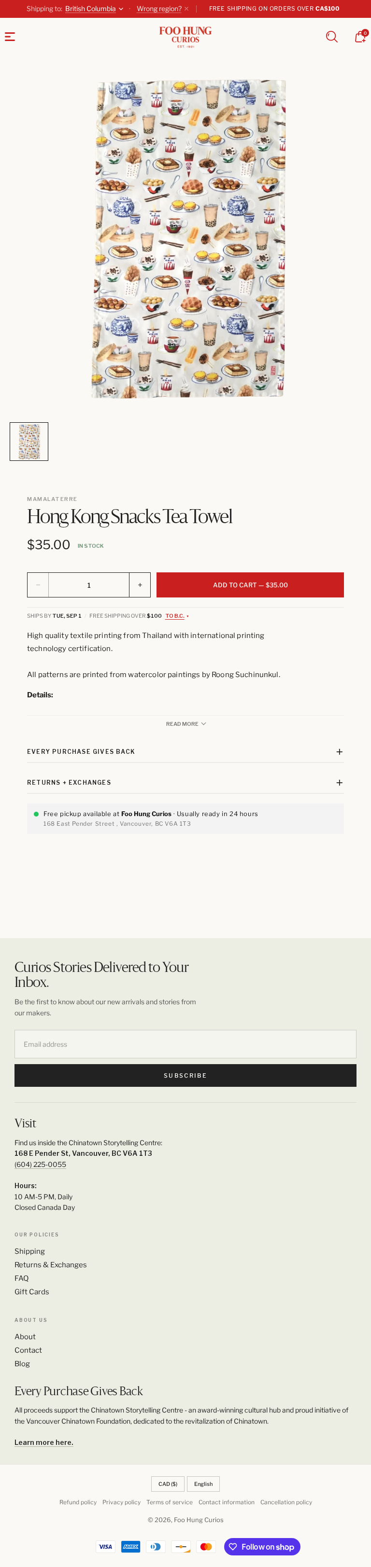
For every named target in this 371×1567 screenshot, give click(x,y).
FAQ (21, 1278)
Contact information (227, 1502)
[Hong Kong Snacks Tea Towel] (185, 241)
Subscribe (185, 1075)
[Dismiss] (186, 9)
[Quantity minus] (38, 585)
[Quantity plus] (139, 585)
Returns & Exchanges (50, 1265)
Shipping (29, 1251)
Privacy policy (121, 1502)
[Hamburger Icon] (10, 36)
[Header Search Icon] (332, 36)
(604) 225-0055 (40, 1164)
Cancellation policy (286, 1502)
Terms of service (169, 1502)
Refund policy (78, 1502)
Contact (28, 1350)
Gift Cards (31, 1292)
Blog (22, 1363)
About (25, 1336)
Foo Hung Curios (199, 1520)
